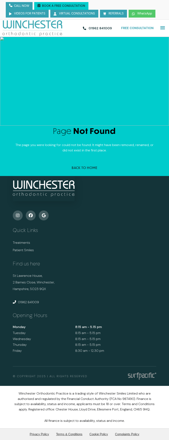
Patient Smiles (23, 250)
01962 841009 (28, 302)
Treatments (21, 242)
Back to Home (84, 167)
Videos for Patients (29, 13)
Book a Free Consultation (63, 6)
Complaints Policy (127, 434)
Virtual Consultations (76, 13)
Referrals (116, 13)
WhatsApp (144, 13)
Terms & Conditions (69, 434)
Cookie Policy (98, 434)
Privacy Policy (39, 434)
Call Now (21, 6)
